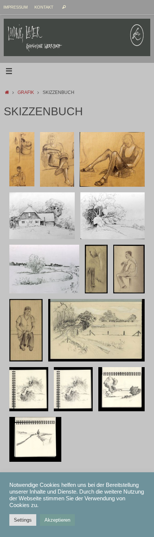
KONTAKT (43, 7)
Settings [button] (23, 520)
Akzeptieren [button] (57, 520)
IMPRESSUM (15, 7)
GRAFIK (26, 92)
